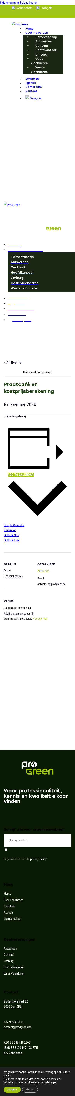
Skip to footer (28, 2)
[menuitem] (22, 8)
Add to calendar (21, 475)
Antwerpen (43, 570)
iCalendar (10, 530)
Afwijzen (30, 1089)
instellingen (50, 1082)
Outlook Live (11, 540)
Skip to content (9, 2)
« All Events (12, 362)
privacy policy (38, 859)
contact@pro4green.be (18, 1027)
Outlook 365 (11, 535)
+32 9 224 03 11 (14, 1022)
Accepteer (12, 1089)
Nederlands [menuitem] (24, 8)
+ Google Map (40, 618)
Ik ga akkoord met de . (25, 859)
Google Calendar (14, 525)
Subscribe (68, 840)
